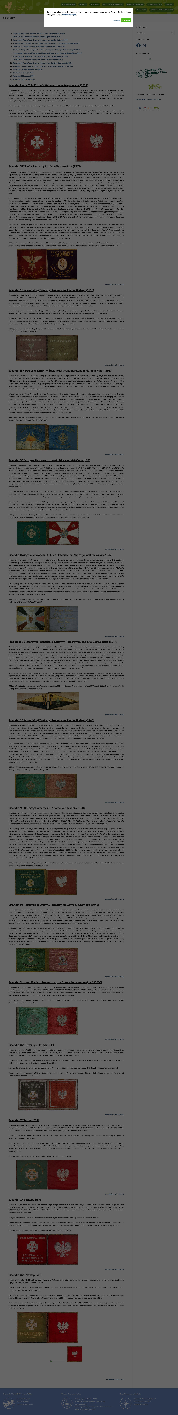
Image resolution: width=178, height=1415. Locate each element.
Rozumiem (126, 20)
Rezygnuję (116, 20)
